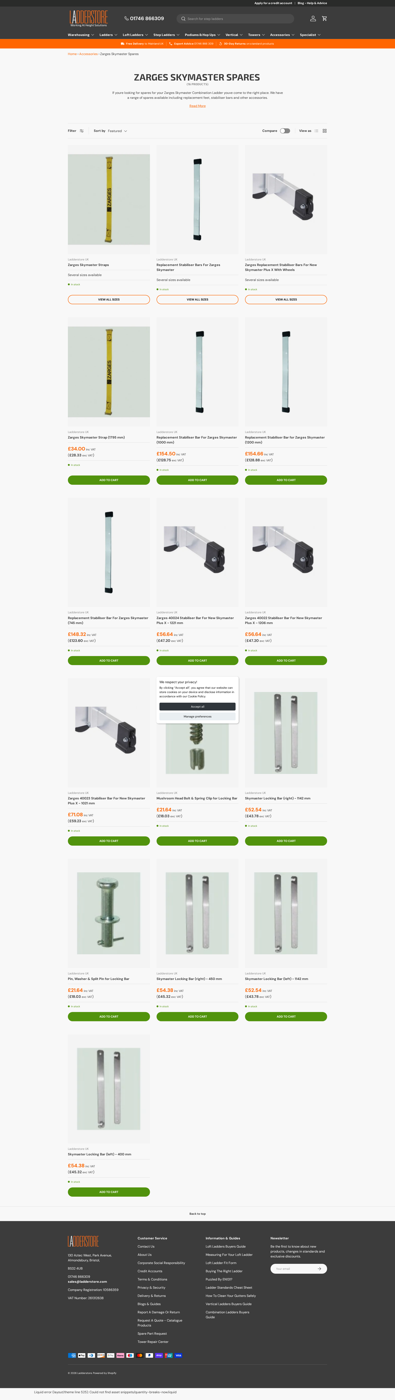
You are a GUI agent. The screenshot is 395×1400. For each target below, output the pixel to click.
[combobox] (235, 18)
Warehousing (78, 35)
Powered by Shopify (104, 1373)
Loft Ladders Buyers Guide (226, 1246)
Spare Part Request (152, 1333)
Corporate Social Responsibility (161, 1263)
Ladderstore (84, 1373)
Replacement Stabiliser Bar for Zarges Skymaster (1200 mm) (285, 439)
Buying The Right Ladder (224, 1271)
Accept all (197, 706)
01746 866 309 (203, 43)
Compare (269, 131)
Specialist (308, 35)
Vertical (232, 35)
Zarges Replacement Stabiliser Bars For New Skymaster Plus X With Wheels (281, 267)
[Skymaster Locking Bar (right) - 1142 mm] (286, 733)
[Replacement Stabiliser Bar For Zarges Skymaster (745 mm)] (109, 552)
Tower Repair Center (153, 1342)
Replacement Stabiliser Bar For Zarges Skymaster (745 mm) (108, 620)
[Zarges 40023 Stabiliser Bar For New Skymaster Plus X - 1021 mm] (109, 733)
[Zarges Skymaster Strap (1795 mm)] (109, 372)
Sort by (100, 131)
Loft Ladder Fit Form (221, 1263)
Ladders (106, 35)
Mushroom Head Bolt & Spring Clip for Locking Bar (197, 798)
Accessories (280, 35)
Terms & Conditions (152, 1279)
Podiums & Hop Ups (200, 35)
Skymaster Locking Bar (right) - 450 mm (189, 979)
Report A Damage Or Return (159, 1312)
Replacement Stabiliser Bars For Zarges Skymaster (188, 267)
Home (72, 54)
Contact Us (146, 1246)
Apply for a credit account (273, 3)
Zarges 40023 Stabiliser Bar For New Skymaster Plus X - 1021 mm (106, 800)
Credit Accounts (150, 1271)
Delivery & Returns (152, 1296)
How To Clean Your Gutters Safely (231, 1296)
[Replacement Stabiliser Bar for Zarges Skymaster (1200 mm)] (286, 372)
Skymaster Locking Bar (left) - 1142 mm (276, 979)
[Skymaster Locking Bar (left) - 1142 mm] (286, 913)
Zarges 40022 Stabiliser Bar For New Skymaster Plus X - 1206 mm (283, 620)
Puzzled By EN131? (219, 1279)
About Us (145, 1255)
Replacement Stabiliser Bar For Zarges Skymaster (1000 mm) (197, 439)
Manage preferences (197, 716)
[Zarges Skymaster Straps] (109, 199)
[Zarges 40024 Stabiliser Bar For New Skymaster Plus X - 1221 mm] (198, 552)
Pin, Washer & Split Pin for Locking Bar (98, 979)
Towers (254, 35)
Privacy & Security (151, 1287)
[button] (324, 18)
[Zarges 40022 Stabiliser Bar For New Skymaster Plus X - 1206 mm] (286, 552)
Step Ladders (164, 35)
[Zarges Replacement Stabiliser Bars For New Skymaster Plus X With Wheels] (286, 199)
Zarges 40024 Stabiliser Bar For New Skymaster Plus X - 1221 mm (195, 620)
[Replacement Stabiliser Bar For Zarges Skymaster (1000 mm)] (198, 372)
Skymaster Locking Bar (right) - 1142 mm (277, 798)
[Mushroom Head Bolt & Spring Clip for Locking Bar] (198, 733)
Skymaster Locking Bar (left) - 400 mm (99, 1154)
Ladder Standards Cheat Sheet (229, 1287)
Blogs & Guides (149, 1304)
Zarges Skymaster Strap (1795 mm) (96, 437)
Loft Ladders (133, 35)
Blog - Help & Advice (312, 3)
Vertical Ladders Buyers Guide (229, 1304)
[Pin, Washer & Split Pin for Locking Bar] (109, 913)
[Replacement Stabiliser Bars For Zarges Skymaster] (198, 199)
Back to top (197, 1214)
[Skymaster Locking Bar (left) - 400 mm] (109, 1089)
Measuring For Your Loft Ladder (229, 1255)
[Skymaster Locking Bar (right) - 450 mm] (198, 913)
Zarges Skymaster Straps (88, 265)
